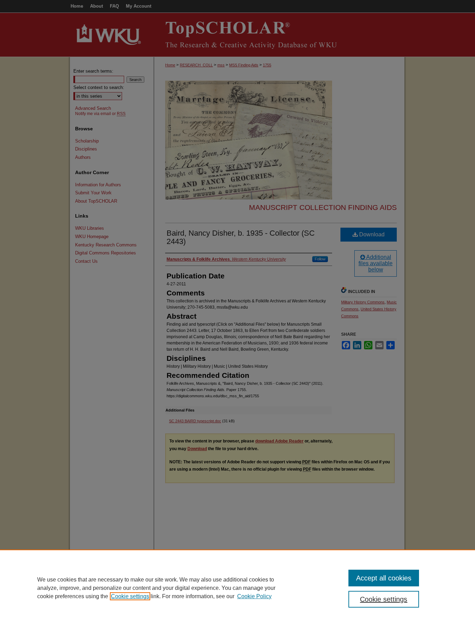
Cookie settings (130, 596)
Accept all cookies (383, 578)
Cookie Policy (254, 596)
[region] (237, 588)
